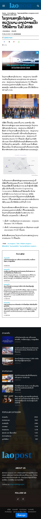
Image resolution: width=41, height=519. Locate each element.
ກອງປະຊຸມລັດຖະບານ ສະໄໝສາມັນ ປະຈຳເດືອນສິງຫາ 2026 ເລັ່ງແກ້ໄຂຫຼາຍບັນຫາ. (20, 305)
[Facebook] (4, 42)
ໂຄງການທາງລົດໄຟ (14, 246)
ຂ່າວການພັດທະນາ (11, 13)
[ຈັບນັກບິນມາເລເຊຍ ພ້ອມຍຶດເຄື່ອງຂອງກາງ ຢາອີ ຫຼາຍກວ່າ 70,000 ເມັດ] (7, 378)
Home (4, 13)
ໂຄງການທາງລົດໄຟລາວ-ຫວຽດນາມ (28, 246)
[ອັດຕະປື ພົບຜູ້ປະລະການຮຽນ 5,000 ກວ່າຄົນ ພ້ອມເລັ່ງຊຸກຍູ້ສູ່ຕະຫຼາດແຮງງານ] (7, 361)
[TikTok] (18, 499)
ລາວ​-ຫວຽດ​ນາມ (12, 243)
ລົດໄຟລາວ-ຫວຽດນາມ (25, 243)
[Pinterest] (14, 42)
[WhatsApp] (19, 42)
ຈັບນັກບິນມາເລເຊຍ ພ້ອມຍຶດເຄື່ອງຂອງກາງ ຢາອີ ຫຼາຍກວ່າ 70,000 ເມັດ (26, 376)
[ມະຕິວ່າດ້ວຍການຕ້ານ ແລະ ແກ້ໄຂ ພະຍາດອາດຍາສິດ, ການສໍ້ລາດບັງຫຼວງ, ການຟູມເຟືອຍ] (7, 340)
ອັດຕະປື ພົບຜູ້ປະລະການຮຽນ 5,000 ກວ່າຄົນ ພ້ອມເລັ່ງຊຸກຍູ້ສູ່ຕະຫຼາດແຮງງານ (19, 287)
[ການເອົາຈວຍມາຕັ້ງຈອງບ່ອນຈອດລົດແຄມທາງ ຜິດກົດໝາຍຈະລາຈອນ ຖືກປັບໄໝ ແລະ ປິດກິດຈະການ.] (7, 351)
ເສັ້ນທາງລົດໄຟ (5, 246)
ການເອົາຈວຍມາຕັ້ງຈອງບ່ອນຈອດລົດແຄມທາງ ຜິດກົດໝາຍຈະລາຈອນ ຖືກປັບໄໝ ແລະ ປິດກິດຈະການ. (19, 272)
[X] (9, 42)
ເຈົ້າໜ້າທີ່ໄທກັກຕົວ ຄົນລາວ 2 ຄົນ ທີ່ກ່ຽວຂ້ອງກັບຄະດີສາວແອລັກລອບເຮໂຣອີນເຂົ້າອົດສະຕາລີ (27, 388)
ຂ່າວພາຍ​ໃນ (13, 31)
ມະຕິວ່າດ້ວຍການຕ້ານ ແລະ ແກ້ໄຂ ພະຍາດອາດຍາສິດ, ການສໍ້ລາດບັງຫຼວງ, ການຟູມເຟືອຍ (19, 260)
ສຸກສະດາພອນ (8, 37)
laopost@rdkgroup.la (17, 484)
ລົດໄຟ (18, 243)
